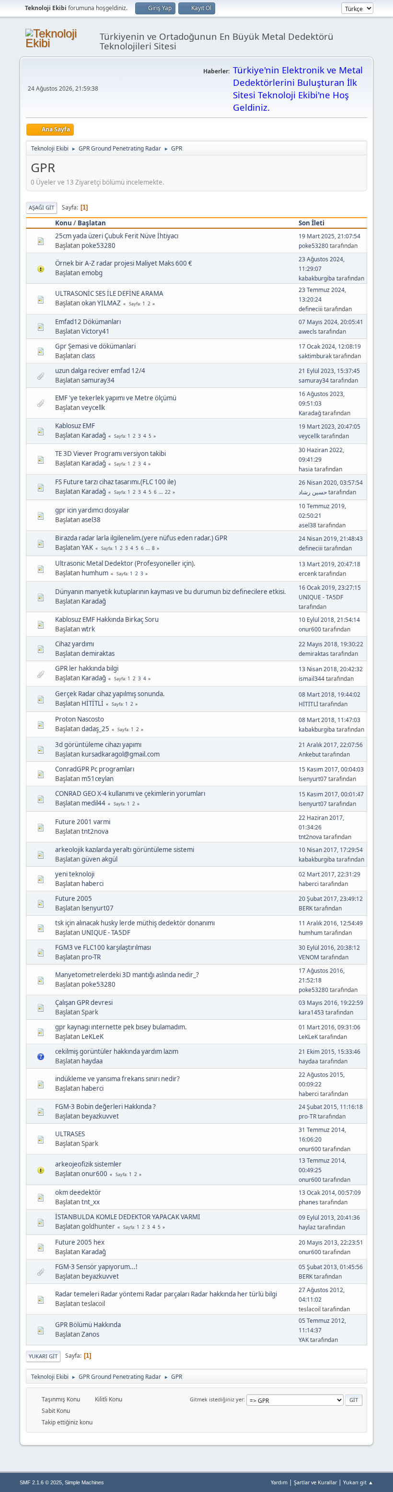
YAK (87, 547)
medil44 (93, 803)
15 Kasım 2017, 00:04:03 (331, 769)
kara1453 (311, 1012)
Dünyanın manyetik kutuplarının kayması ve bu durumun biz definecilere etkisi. (170, 591)
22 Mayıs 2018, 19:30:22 (331, 644)
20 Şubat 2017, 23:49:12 (331, 899)
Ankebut (310, 754)
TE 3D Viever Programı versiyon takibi (110, 453)
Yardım (279, 1482)
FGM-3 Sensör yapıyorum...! (96, 1266)
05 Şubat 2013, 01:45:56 (331, 1267)
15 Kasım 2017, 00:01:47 (331, 794)
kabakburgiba (317, 278)
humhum (94, 573)
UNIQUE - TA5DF (321, 597)
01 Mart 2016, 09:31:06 (329, 1027)
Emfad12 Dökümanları (88, 321)
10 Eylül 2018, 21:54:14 (329, 620)
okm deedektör (78, 1192)
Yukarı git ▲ (358, 1482)
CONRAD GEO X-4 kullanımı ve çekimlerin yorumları (130, 793)
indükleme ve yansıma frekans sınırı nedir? (117, 1078)
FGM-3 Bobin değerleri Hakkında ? (105, 1106)
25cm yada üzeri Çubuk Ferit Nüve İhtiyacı (116, 236)
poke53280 (98, 245)
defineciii (311, 309)
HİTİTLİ (92, 703)
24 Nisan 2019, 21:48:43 (331, 539)
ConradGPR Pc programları (94, 769)
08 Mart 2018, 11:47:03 (329, 720)
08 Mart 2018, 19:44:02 (329, 694)
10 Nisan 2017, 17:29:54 (331, 850)
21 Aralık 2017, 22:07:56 (331, 745)
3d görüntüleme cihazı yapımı (98, 744)
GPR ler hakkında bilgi (86, 668)
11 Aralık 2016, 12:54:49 (331, 923)
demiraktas (98, 653)
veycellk (93, 407)
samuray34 (98, 380)
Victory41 (95, 331)
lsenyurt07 (313, 779)
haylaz (307, 1227)
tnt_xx (90, 1202)
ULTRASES (70, 1134)
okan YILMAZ (101, 303)
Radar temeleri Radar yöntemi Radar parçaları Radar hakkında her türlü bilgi (166, 1294)
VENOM (309, 957)
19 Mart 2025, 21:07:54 (329, 236)
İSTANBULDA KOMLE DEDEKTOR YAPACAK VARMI (127, 1216)
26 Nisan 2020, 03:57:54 (331, 482)
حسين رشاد (313, 492)
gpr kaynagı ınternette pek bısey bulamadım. (121, 1027)
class (88, 355)
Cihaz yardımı (74, 644)
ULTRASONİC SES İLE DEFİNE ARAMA (109, 293)
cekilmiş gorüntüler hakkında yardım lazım (116, 1051)
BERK (305, 908)
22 (168, 492)
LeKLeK (92, 1036)
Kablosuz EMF (75, 425)
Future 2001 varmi (82, 821)
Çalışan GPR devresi (84, 1002)
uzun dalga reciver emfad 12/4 (100, 370)
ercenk (308, 574)
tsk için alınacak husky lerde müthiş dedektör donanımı (135, 923)
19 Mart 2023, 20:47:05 (329, 426)
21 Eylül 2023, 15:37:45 (329, 371)
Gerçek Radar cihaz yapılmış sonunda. (110, 693)
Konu (63, 223)
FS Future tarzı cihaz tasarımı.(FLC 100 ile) (115, 482)
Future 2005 (73, 898)
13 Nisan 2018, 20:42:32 (331, 669)
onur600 (310, 629)
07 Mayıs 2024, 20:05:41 (331, 322)
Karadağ (310, 413)
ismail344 (311, 679)
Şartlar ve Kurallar (315, 1482)
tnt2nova (94, 831)
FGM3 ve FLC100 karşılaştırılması (103, 947)
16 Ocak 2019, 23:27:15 (330, 587)
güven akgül (99, 859)
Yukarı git (43, 1356)
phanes (308, 1202)
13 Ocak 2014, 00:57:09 (330, 1193)
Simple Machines (84, 1482)
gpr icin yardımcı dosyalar (92, 510)
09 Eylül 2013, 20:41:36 (329, 1217)
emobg (92, 272)
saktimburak (315, 356)
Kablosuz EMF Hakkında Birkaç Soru (107, 619)
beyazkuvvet (100, 1116)
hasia (306, 469)
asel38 (91, 519)
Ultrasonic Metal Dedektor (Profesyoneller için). (125, 563)
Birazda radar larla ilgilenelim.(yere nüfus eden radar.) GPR (141, 538)
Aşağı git (41, 207)
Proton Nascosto (79, 719)
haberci (92, 883)
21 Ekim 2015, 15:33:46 (329, 1052)
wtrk (88, 629)
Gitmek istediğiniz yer (216, 1399)
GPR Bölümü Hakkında (88, 1324)
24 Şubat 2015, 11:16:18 (331, 1107)
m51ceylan (97, 778)
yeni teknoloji (74, 874)
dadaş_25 (95, 728)
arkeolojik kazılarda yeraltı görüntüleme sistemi (124, 849)
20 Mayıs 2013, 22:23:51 (331, 1242)
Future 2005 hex (79, 1242)
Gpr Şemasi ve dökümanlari (95, 346)
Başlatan (92, 223)
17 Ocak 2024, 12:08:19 (330, 346)
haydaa (92, 1061)
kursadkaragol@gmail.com (120, 754)
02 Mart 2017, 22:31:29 (329, 874)
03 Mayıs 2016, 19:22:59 (331, 1003)
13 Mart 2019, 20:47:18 (329, 564)
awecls (308, 331)
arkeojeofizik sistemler (88, 1164)
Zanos (90, 1334)
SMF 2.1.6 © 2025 (41, 1482)
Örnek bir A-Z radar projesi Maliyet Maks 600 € (123, 263)
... (161, 492)
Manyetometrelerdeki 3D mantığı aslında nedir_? (127, 974)
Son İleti (311, 223)
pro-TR (91, 957)
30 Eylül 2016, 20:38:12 (329, 948)
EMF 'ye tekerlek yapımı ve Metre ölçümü (115, 398)
